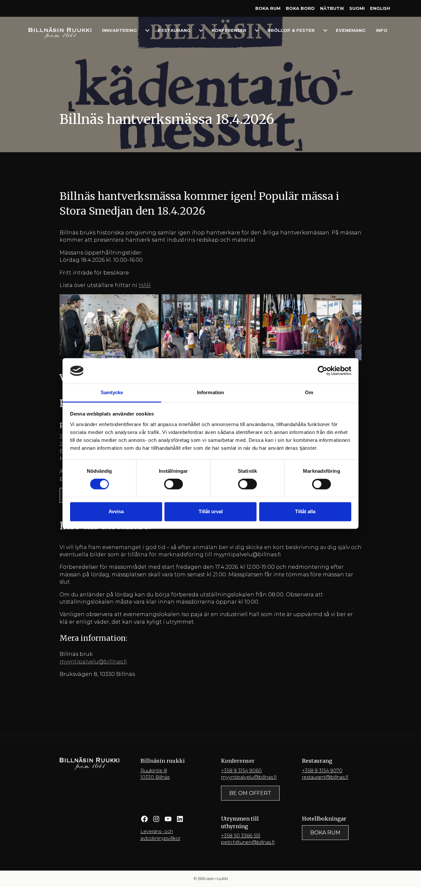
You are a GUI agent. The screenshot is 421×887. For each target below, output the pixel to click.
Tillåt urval (211, 511)
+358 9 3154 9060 (241, 771)
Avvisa (116, 511)
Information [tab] (210, 392)
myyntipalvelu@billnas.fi (93, 662)
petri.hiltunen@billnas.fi (248, 842)
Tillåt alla (305, 511)
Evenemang (350, 30)
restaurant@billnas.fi (325, 777)
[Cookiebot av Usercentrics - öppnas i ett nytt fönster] (322, 371)
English (380, 8)
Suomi (357, 8)
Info (381, 30)
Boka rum (268, 8)
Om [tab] (309, 392)
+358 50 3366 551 (240, 836)
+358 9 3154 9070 (322, 771)
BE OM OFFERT (250, 793)
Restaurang (174, 30)
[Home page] (59, 33)
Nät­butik (332, 8)
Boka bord (300, 8)
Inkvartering (119, 30)
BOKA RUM (325, 832)
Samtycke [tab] (112, 392)
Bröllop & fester (291, 30)
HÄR (145, 285)
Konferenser (228, 30)
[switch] (173, 484)
